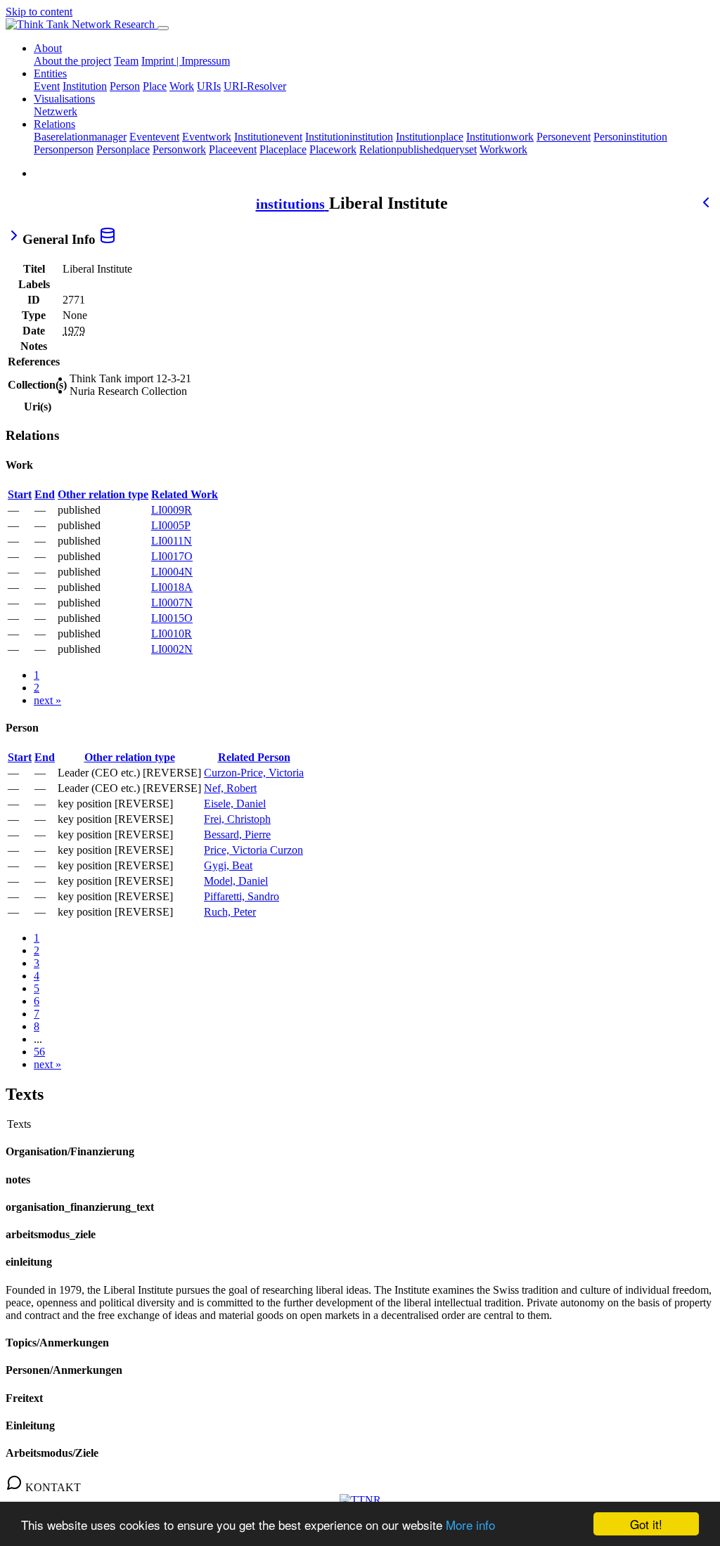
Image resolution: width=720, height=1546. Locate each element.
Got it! (646, 1524)
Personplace (123, 149)
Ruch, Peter (230, 912)
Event (47, 86)
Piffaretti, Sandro (241, 896)
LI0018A (172, 587)
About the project (72, 61)
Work (181, 86)
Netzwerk (55, 111)
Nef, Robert (230, 788)
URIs (209, 86)
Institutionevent (268, 137)
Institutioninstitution (349, 137)
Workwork (503, 149)
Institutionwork (500, 137)
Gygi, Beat (228, 865)
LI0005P (171, 525)
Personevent (563, 137)
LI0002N (172, 649)
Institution (85, 86)
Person (125, 86)
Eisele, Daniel (235, 804)
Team (126, 61)
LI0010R (171, 633)
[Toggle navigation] (163, 28)
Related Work (184, 494)
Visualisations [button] (64, 99)
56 (39, 1052)
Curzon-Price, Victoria (254, 773)
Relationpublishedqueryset (418, 149)
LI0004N (172, 572)
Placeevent (233, 149)
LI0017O (172, 556)
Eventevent (154, 137)
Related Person (254, 757)
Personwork (179, 149)
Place (155, 86)
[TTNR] (360, 1500)
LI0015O (172, 618)
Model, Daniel (236, 881)
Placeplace (283, 149)
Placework (332, 149)
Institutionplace (429, 137)
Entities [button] (50, 73)
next (47, 700)
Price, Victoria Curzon (253, 850)
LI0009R (171, 510)
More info (470, 1524)
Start (20, 494)
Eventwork (206, 137)
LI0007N (172, 603)
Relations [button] (54, 124)
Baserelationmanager (80, 137)
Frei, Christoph (237, 819)
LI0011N (171, 541)
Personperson (64, 149)
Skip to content (39, 12)
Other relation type (103, 494)
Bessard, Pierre (237, 834)
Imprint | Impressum (185, 61)
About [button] (48, 48)
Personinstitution (630, 137)
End (44, 494)
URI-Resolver (255, 86)
